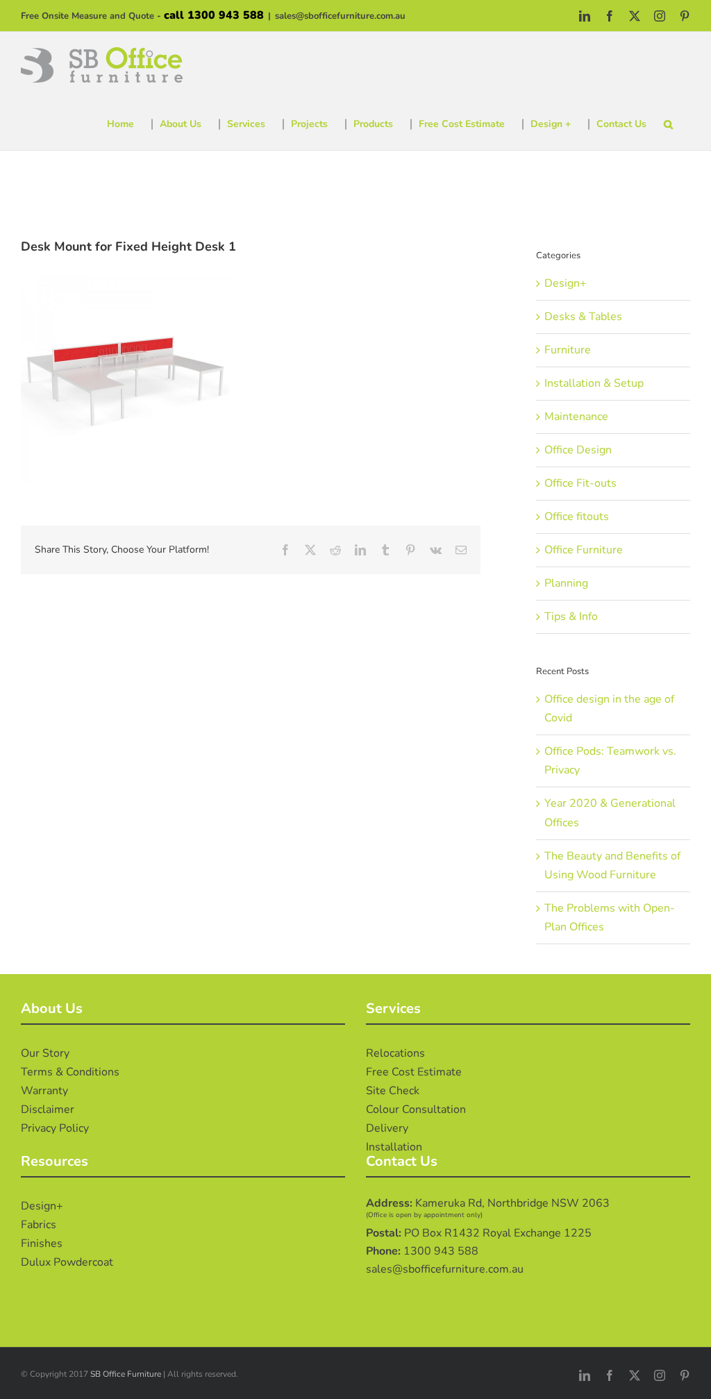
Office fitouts (576, 516)
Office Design (578, 450)
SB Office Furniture (125, 1374)
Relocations (395, 1053)
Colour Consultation (416, 1109)
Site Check (392, 1090)
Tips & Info (571, 616)
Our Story (45, 1053)
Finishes (41, 1243)
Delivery (387, 1128)
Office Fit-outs (580, 483)
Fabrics (38, 1224)
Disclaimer (47, 1109)
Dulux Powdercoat (67, 1262)
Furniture (567, 350)
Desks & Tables (583, 316)
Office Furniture (583, 550)
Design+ (565, 283)
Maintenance (576, 416)
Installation (394, 1147)
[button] (668, 124)
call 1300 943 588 (214, 15)
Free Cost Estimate (414, 1072)
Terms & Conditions (70, 1072)
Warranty (44, 1090)
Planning (566, 583)
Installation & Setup (594, 383)
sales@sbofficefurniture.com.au (340, 16)
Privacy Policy (55, 1128)
